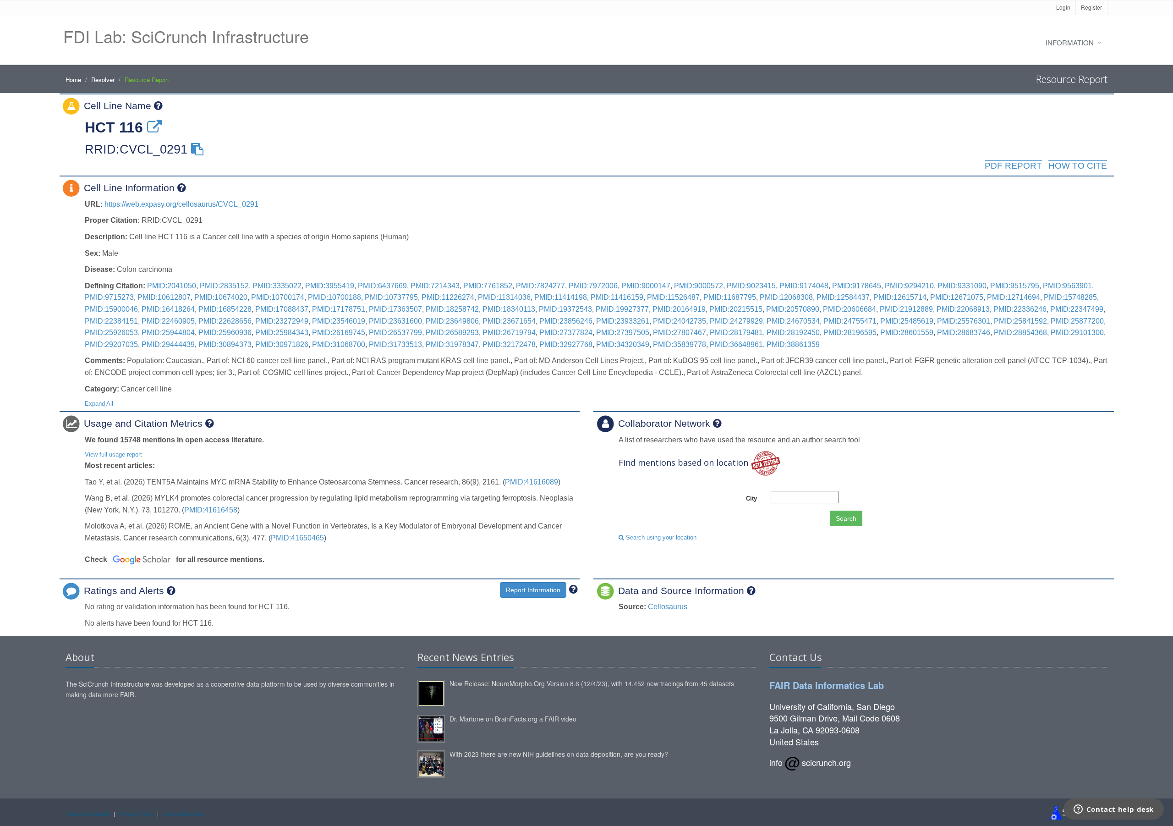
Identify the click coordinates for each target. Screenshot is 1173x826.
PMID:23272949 (281, 321)
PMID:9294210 (909, 286)
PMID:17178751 (338, 309)
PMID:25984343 (281, 332)
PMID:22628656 (225, 321)
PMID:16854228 (225, 309)
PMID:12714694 (1013, 297)
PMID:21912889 (906, 309)
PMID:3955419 (329, 286)
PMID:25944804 (168, 332)
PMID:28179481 (736, 332)
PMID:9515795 (1014, 286)
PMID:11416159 (617, 297)
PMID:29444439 (168, 344)
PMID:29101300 (1077, 332)
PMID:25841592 (1020, 321)
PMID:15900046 (111, 309)
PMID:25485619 (906, 321)
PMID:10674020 (220, 297)
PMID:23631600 (395, 321)
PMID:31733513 (395, 344)
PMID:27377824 (565, 332)
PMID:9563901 (1067, 286)
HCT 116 (114, 127)
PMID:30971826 (281, 344)
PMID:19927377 (622, 309)
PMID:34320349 (622, 344)
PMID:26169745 (338, 332)
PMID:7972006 (593, 286)
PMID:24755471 (850, 321)
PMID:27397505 (622, 332)
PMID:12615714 (899, 297)
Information (1070, 42)
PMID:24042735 (679, 321)
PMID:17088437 (281, 309)
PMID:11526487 (673, 297)
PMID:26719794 (509, 332)
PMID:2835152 (224, 286)
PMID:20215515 (735, 309)
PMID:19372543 (565, 309)
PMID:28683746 (963, 332)
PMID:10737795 (391, 297)
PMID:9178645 (856, 286)
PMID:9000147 (645, 286)
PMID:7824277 (540, 286)
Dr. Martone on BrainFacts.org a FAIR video (512, 718)
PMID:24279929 (736, 321)
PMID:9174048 (803, 286)
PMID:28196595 (850, 332)
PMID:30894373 (225, 344)
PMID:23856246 (565, 321)
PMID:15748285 (1070, 297)
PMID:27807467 (679, 332)
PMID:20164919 (679, 309)
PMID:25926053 (111, 332)
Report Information (533, 590)
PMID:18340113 (508, 309)
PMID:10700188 (334, 297)
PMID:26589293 (452, 332)
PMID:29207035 (111, 344)
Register (1091, 7)
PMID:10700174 (277, 297)
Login (1063, 7)
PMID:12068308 (786, 297)
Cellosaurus (667, 607)
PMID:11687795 (729, 297)
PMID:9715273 (109, 297)
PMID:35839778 (679, 344)
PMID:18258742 (452, 309)
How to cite (1077, 166)
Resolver (103, 79)
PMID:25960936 (225, 332)
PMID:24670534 (793, 321)
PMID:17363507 (395, 309)
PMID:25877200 (1077, 321)
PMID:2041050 (171, 286)
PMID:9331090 (962, 286)
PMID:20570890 (792, 309)
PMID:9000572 (698, 286)
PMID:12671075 (956, 297)
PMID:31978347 (452, 344)
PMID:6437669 (382, 286)
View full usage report (113, 454)
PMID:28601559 (906, 332)
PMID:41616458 (210, 510)
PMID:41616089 (531, 482)
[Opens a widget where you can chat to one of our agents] (1113, 809)
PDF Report (1013, 166)
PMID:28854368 (1020, 332)
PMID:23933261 (622, 321)
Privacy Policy (136, 813)
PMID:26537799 (395, 332)
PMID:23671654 (509, 321)
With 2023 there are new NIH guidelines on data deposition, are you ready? (558, 754)
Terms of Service (182, 813)
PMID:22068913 (963, 309)
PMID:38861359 (793, 344)
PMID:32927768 (565, 344)
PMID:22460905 (168, 321)
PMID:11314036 (504, 297)
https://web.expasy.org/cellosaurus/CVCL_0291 (181, 204)
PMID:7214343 (435, 286)
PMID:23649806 (452, 321)
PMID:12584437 (843, 297)
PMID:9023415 (751, 286)
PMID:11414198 (560, 297)
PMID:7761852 (487, 286)
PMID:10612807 (164, 297)
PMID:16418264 (168, 309)
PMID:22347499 (1076, 309)
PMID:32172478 (509, 344)
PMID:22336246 (1020, 309)
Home (73, 79)
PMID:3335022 (276, 286)
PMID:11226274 (448, 297)
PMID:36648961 (736, 344)
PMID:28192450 (793, 332)
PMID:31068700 (338, 344)
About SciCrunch (89, 813)
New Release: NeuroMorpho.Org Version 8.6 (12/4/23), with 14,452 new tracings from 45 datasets (591, 683)
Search (846, 518)
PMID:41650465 (297, 538)
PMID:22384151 (111, 321)
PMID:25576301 (963, 321)
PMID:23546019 (338, 321)
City (751, 498)
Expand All (99, 403)
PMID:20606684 (849, 309)
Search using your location (660, 537)
